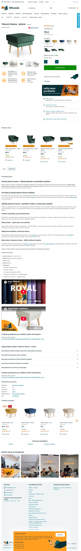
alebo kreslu (73, 197)
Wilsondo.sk (9, 492)
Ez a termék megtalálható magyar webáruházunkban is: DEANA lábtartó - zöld (23, 339)
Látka (13, 391)
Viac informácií (19, 542)
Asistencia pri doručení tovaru (37, 519)
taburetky (25, 244)
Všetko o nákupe (32, 2)
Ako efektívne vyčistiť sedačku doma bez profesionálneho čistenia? (22, 351)
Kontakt (41, 2)
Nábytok (11, 444)
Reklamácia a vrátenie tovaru (36, 494)
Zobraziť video (34, 28)
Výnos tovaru (32, 506)
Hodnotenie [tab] (12, 169)
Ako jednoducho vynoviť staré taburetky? (14, 367)
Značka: (6, 27)
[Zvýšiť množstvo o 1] (57, 61)
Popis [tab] (4, 169)
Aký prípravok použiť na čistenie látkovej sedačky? (17, 359)
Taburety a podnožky (17, 385)
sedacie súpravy (50, 244)
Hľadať (51, 8)
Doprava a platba (33, 502)
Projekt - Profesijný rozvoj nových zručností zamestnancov (38, 522)
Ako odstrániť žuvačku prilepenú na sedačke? (15, 363)
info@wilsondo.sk (11, 487)
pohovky (34, 235)
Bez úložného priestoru (18, 394)
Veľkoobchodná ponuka (35, 525)
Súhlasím (60, 534)
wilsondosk (9, 495)
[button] (11, 60)
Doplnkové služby (33, 504)
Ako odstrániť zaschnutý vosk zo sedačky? (14, 355)
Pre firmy (31, 496)
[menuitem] (4, 14)
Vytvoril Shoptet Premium (69, 548)
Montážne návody (33, 529)
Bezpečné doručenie (34, 511)
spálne (33, 197)
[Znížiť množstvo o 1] (45, 61)
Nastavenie (19, 546)
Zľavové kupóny (33, 517)
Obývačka (30, 444)
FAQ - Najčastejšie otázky (35, 500)
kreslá (31, 244)
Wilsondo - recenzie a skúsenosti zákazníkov (62, 488)
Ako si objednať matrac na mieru (37, 513)
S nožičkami (15, 396)
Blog (30, 498)
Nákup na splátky (33, 527)
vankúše (70, 235)
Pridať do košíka (60, 68)
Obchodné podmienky (35, 509)
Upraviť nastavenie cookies (10, 547)
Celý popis (47, 81)
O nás (46, 2)
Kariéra (31, 515)
